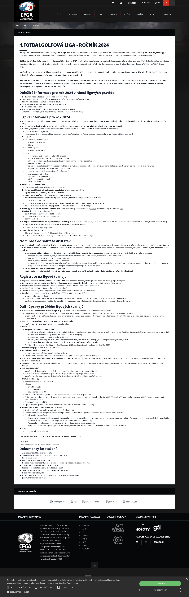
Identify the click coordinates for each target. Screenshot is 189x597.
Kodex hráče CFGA (29, 458)
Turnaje (113, 14)
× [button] (187, 579)
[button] (64, 592)
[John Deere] (111, 501)
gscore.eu (162, 80)
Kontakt (146, 3)
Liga (100, 14)
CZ (166, 3)
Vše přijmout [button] (160, 583)
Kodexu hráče (37, 97)
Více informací (72, 583)
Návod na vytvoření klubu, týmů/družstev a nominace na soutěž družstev (50, 475)
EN (172, 3)
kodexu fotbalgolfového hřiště (56, 97)
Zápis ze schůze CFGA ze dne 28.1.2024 (37, 453)
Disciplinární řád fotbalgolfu (33, 473)
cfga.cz (119, 80)
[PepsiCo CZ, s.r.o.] (131, 501)
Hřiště (127, 14)
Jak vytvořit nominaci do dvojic (124, 134)
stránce (93, 208)
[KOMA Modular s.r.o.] (91, 501)
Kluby (153, 14)
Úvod (59, 14)
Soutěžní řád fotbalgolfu (31, 465)
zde (81, 75)
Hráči (140, 14)
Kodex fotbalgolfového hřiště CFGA (36, 460)
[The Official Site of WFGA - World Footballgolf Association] (118, 534)
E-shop (87, 14)
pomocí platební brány (107, 83)
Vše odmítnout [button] (160, 590)
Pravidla (167, 14)
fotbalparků (143, 80)
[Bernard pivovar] (57, 501)
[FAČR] (74, 501)
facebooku (118, 56)
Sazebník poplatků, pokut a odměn (36, 470)
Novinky (73, 14)
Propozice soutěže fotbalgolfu (34, 468)
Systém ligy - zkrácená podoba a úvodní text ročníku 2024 (44, 455)
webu (107, 56)
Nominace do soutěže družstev (58, 168)
